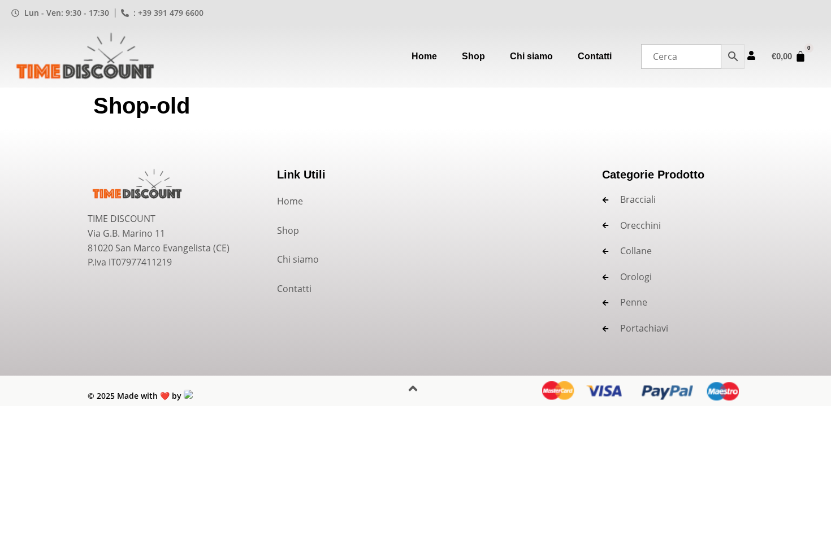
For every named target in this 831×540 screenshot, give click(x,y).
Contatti (595, 56)
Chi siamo (531, 56)
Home (424, 56)
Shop (473, 56)
